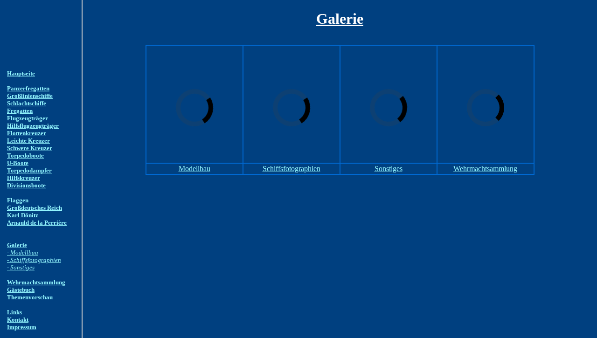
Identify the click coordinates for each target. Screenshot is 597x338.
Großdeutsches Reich (34, 207)
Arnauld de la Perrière (37, 222)
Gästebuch (21, 289)
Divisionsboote (26, 185)
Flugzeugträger (27, 118)
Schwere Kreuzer (29, 148)
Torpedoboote (25, 155)
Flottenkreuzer (26, 133)
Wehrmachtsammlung (36, 282)
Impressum (21, 327)
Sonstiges (389, 168)
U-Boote (17, 162)
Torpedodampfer (29, 170)
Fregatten (20, 110)
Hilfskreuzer (23, 177)
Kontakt (17, 319)
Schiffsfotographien (291, 168)
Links (14, 312)
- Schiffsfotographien (34, 259)
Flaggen (17, 200)
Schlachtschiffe (26, 103)
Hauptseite (21, 73)
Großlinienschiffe (30, 95)
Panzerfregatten (28, 88)
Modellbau (194, 168)
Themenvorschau (30, 297)
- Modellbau (22, 252)
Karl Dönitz (22, 215)
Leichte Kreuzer (28, 140)
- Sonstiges (21, 267)
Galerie (17, 244)
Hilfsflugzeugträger (33, 125)
